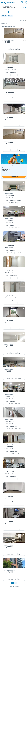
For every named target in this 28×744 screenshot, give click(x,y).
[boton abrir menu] (2, 3)
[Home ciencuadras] (9, 3)
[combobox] (22, 20)
